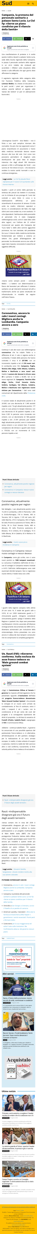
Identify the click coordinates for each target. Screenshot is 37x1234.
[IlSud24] (15, 3)
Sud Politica (10, 649)
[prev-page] (4, 1052)
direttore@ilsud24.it (28, 1216)
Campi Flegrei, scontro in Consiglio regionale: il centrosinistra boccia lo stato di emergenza (18, 1181)
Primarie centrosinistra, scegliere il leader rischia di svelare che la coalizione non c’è (17, 1114)
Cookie (22, 1210)
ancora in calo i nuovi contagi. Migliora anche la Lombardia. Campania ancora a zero (19, 887)
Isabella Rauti (10, 938)
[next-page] (6, 1052)
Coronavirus (10, 644)
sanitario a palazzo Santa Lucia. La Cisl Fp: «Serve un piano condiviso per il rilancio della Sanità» (19, 899)
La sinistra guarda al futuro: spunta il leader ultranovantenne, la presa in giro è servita (18, 1147)
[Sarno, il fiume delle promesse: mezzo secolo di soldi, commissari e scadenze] (18, 986)
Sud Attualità (11, 309)
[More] (33, 38)
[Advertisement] (18, 118)
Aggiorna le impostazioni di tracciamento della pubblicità (18, 1207)
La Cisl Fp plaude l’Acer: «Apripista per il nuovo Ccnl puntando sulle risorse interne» (18, 182)
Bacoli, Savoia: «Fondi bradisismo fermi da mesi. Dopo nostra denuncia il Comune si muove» (17, 1035)
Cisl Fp (8, 303)
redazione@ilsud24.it (19, 1221)
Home (3, 10)
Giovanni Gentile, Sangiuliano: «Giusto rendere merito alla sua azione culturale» (17, 872)
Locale (9, 10)
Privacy (18, 1210)
